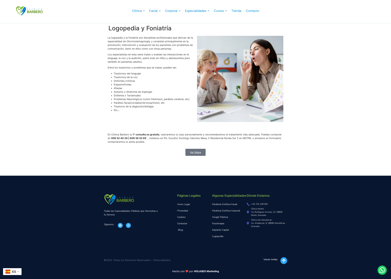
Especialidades (195, 11)
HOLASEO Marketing (206, 271)
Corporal (171, 11)
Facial (153, 11)
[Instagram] (128, 225)
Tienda (236, 11)
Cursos (219, 11)
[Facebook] (120, 225)
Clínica (137, 11)
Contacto (252, 11)
